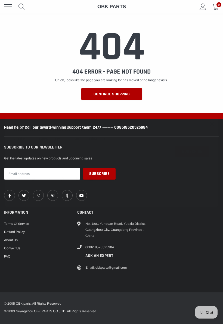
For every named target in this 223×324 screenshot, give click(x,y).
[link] (19, 179)
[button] (212, 124)
